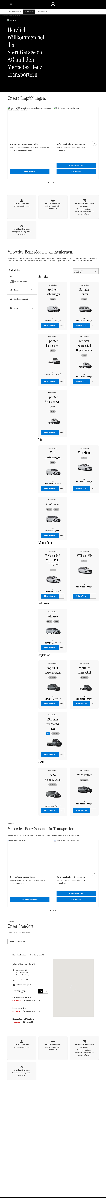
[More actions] (61, 325)
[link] (22, 975)
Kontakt (81, 261)
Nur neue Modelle (21, 281)
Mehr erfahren (49, 325)
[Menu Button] (10, 4)
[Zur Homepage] (53, 4)
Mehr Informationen (17, 941)
